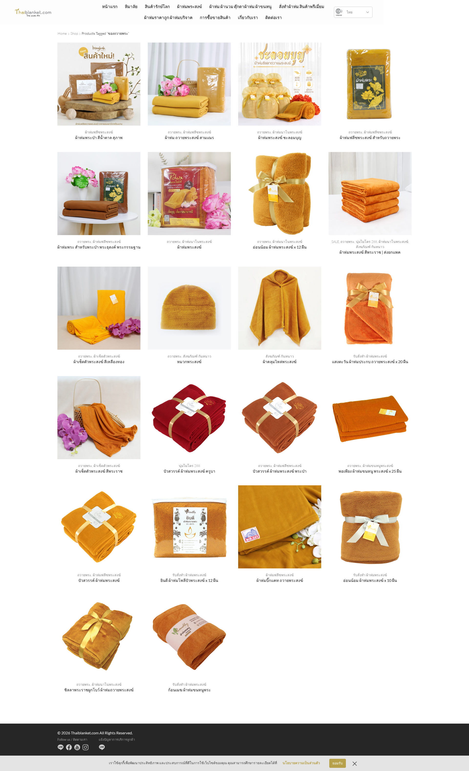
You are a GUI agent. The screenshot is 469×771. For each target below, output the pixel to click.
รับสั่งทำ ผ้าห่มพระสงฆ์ (370, 356)
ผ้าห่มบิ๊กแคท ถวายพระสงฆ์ (279, 580)
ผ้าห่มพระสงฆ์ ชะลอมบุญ (279, 137)
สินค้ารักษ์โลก (157, 6)
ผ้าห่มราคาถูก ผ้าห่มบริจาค (168, 17)
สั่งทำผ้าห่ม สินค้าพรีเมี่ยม (301, 6)
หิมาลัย (131, 6)
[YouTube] (77, 747)
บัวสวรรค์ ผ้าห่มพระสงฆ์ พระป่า (280, 471)
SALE (335, 241)
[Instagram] (85, 747)
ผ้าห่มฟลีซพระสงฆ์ (99, 132)
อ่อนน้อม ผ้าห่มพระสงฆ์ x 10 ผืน (370, 580)
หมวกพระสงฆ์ (189, 361)
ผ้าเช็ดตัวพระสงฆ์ (107, 356)
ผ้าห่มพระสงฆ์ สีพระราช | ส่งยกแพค (370, 252)
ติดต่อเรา (273, 17)
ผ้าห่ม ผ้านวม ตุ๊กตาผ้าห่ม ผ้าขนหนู (240, 6)
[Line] (60, 747)
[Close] (355, 763)
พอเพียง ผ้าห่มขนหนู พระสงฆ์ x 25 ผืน (370, 471)
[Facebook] (69, 747)
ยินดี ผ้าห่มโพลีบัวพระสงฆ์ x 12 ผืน (189, 580)
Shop (74, 33)
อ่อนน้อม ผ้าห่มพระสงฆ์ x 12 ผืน (280, 247)
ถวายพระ (175, 132)
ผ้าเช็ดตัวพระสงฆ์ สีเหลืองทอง (99, 361)
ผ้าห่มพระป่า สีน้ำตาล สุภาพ (99, 137)
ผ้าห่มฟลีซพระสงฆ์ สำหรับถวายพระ (370, 137)
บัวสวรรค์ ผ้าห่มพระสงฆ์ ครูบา (189, 471)
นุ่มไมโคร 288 (366, 241)
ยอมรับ (337, 763)
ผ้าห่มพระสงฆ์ (189, 6)
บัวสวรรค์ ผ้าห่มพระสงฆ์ (99, 580)
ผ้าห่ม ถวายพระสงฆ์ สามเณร (189, 137)
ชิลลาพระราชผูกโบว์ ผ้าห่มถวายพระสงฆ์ (99, 689)
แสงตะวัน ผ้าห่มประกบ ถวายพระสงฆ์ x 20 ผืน (370, 361)
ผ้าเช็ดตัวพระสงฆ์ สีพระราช (99, 471)
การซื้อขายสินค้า (215, 17)
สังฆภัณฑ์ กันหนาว (370, 247)
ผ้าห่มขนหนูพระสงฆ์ (378, 466)
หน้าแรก (109, 6)
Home (62, 33)
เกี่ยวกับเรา (248, 17)
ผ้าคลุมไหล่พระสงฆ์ (280, 361)
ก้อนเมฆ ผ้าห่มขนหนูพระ (189, 689)
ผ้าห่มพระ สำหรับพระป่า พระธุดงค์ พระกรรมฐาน (98, 247)
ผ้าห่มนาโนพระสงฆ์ (287, 132)
